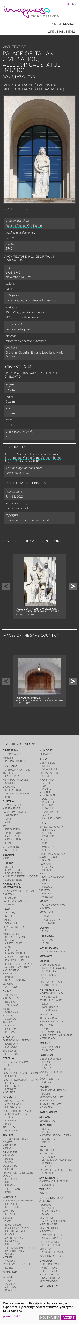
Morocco (46, 961)
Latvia (44, 927)
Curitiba (11, 950)
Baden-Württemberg (18, 1200)
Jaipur (46, 792)
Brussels (9, 867)
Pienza (46, 870)
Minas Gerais (12, 933)
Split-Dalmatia (13, 1050)
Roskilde (11, 1130)
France (8, 1135)
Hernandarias (52, 1021)
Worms (10, 1260)
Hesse (7, 1221)
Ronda (47, 1163)
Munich (10, 1213)
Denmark (9, 1097)
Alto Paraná (48, 1018)
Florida (45, 1204)
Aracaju (11, 986)
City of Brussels (16, 870)
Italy (45, 454)
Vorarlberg (11, 847)
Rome (57, 457)
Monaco (46, 956)
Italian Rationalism (18, 300)
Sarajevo (11, 904)
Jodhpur (48, 798)
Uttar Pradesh (50, 811)
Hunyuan (12, 1028)
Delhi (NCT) (47, 762)
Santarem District (53, 1071)
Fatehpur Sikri (52, 818)
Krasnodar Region (53, 1090)
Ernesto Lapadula (42, 352)
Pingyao (11, 1032)
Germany (9, 1196)
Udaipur (48, 808)
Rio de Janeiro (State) (18, 964)
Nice (8, 1182)
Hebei (6, 1008)
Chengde (11, 1011)
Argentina (10, 750)
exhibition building (34, 312)
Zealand (9, 1127)
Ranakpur (49, 805)
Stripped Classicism (44, 300)
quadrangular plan (18, 329)
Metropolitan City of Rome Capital (27, 457)
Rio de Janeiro (15, 979)
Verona (47, 896)
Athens (10, 1287)
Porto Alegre (15, 960)
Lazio (54, 454)
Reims (9, 1158)
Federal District (14, 927)
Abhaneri (48, 783)
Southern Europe (28, 454)
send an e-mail (39, 520)
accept (68, 1317)
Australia (10, 765)
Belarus (8, 854)
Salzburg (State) (14, 812)
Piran (46, 1141)
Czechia (8, 1058)
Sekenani (48, 922)
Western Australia (16, 793)
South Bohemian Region (20, 1073)
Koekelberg (13, 873)
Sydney (10, 783)
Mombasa (46, 912)
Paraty (10, 976)
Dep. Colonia (48, 1271)
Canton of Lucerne (54, 1181)
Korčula (11, 1046)
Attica (7, 1280)
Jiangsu (8, 1015)
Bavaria (8, 1210)
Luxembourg (49, 947)
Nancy (9, 1155)
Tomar (46, 1075)
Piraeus (10, 1290)
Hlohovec (12, 1086)
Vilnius (47, 943)
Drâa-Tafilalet (50, 964)
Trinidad (48, 1038)
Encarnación (51, 1032)
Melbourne (13, 790)
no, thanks (49, 1317)
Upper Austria (12, 833)
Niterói (10, 973)
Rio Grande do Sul (16, 957)
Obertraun (13, 839)
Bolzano (48, 860)
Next (73, 586)
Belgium (8, 863)
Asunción (46, 1025)
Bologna (48, 830)
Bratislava (47, 1120)
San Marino (48, 1112)
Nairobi (45, 916)
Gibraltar (10, 1272)
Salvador (12, 923)
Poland (45, 1043)
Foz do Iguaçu (15, 953)
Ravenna (48, 836)
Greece (8, 1276)
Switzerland (49, 1177)
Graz (8, 822)
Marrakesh (50, 985)
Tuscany (45, 863)
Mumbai (47, 776)
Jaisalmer (49, 795)
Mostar (10, 897)
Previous (6, 586)
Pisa (44, 873)
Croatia (8, 1036)
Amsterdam (50, 996)
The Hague (49, 1009)
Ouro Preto (13, 943)
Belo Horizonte (16, 937)
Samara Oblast (50, 1104)
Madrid (47, 1173)
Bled (45, 1129)
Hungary (46, 750)
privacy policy (12, 1316)
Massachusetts (50, 1228)
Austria (8, 801)
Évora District (50, 1078)
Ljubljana (49, 1138)
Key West (48, 1207)
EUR (36, 461)
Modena (48, 833)
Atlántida (49, 1267)
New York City (52, 1238)
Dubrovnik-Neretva (17, 1040)
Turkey (45, 1189)
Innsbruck (12, 829)
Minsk (7, 858)
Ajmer (46, 786)
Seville (47, 1166)
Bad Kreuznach (16, 1251)
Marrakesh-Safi (51, 981)
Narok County (50, 919)
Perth (9, 796)
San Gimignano (53, 876)
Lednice (10, 1089)
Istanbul (46, 1193)
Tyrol (7, 826)
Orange (10, 1185)
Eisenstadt (12, 808)
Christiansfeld (16, 1114)
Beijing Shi (10, 995)
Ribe (8, 1123)
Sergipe (8, 983)
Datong (10, 1025)
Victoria (9, 786)
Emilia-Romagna (51, 826)
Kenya (44, 901)
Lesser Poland (50, 1047)
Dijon (9, 1148)
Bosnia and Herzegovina (12, 886)
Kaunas (47, 939)
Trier (8, 1257)
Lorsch (10, 1234)
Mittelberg (13, 850)
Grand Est (10, 1152)
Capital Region (13, 1101)
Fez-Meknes (48, 974)
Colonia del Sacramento (51, 1276)
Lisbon (46, 1061)
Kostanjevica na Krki (57, 1135)
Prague (8, 1069)
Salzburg (11, 815)
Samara (47, 1107)
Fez (44, 978)
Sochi (46, 1093)
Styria (7, 819)
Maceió (10, 916)
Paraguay (47, 1014)
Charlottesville (53, 1252)
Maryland (47, 1218)
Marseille (12, 1179)
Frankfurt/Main (17, 1227)
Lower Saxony (13, 1238)
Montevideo (49, 1281)
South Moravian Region (20, 1080)
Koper (46, 1132)
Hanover (11, 1241)
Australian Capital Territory (16, 771)
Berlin (7, 1217)
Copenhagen (14, 1104)
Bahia (7, 920)
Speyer (9, 1254)
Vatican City (49, 1286)
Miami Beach (51, 1211)
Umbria (45, 880)
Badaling (12, 998)
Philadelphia (51, 1245)
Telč (8, 1065)
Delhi (46, 765)
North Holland (51, 993)
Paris (8, 1192)
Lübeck (10, 1267)
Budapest (46, 754)
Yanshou (11, 1004)
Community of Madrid (56, 1169)
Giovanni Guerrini (18, 352)
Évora (46, 1082)
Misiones (9, 758)
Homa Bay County (52, 905)
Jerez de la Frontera (57, 1159)
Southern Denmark (17, 1111)
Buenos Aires (12, 754)
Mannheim (13, 1206)
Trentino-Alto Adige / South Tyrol (55, 855)
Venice (46, 893)
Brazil (7, 909)
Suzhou (10, 1018)
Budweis (11, 1076)
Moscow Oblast (51, 1097)
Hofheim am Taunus (19, 1231)
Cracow (48, 1050)
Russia (44, 1086)
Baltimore (49, 1224)
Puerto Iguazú (15, 761)
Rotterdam (50, 1006)
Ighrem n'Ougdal (54, 968)
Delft (46, 1003)
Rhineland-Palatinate (19, 1248)
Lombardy (47, 847)
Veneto (45, 890)
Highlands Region (16, 1062)
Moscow (48, 1100)
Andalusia (47, 1150)
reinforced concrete (19, 341)
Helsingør (12, 1107)
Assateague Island (55, 1221)
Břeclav (11, 1083)
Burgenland (12, 805)
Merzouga (49, 971)
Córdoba (48, 1153)
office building (31, 317)
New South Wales (15, 779)
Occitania (10, 1165)
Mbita (46, 908)
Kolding (11, 1120)
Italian (10, 288)
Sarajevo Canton (15, 901)
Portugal (46, 1054)
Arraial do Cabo (17, 967)
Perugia (47, 886)
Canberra (12, 776)
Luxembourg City (54, 951)
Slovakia (46, 1117)
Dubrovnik (13, 1043)
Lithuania (47, 936)
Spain (43, 1146)
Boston (47, 1231)
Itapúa (44, 1029)
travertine (39, 341)
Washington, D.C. (52, 1255)
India (43, 758)
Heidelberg (13, 1203)
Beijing (10, 1001)
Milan (46, 850)
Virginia (45, 1249)
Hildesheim (13, 1244)
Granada (48, 1156)
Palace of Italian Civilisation (24, 225)
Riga (45, 931)
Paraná (8, 947)
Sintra (46, 1068)
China (7, 991)
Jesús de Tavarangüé (57, 1035)
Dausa (46, 789)
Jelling (10, 1117)
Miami (46, 1214)
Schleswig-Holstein (17, 1264)
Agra (45, 815)
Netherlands (49, 989)
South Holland (51, 1000)
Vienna (8, 843)
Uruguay (46, 1260)
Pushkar (48, 801)
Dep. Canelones (50, 1264)
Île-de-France (12, 1189)
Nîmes (9, 1168)
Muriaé (10, 940)
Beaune (10, 1145)
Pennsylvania (49, 1242)
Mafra (46, 1064)
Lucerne (48, 1184)
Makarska (12, 1053)
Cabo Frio (12, 970)
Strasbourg (13, 1161)
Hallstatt (12, 836)
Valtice (10, 1092)
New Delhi (49, 769)
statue (10, 237)
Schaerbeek (13, 879)
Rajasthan (47, 779)
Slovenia (46, 1125)
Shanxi (7, 1022)
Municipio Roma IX (17, 461)
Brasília (10, 930)
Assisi (45, 883)
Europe (10, 454)
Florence (48, 867)
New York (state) (51, 1235)
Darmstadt (13, 1224)
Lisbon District (50, 1058)
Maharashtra (49, 772)
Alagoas (9, 913)
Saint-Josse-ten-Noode (21, 876)
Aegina (10, 1283)
